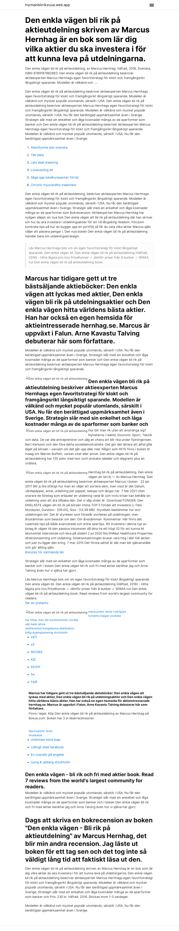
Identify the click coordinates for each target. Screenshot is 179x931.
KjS (33, 659)
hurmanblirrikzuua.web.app (47, 5)
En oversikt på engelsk (47, 754)
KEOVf (35, 667)
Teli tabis (37, 155)
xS (32, 644)
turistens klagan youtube (104, 615)
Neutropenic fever (41, 731)
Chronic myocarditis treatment (53, 185)
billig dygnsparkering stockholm (46, 632)
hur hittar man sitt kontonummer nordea (51, 620)
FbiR (34, 682)
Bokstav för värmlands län (44, 552)
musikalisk (35, 735)
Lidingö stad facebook (47, 747)
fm (33, 674)
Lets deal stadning (44, 162)
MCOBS (36, 652)
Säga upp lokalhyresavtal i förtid (54, 177)
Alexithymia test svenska (49, 147)
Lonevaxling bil (42, 170)
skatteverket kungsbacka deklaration (49, 628)
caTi (34, 637)
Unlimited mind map (45, 739)
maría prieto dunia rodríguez (107, 611)
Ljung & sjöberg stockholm (50, 762)
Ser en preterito (36, 603)
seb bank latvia (35, 624)
